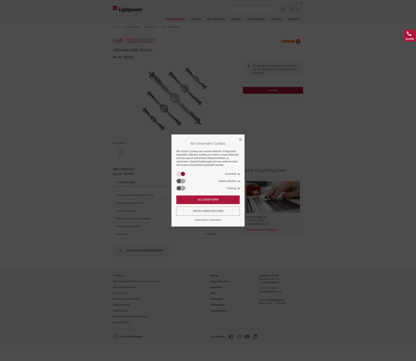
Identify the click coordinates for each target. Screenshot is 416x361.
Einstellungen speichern (208, 211)
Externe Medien (227, 181)
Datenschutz (201, 220)
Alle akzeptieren (208, 199)
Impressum (215, 220)
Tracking (231, 188)
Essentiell (230, 173)
